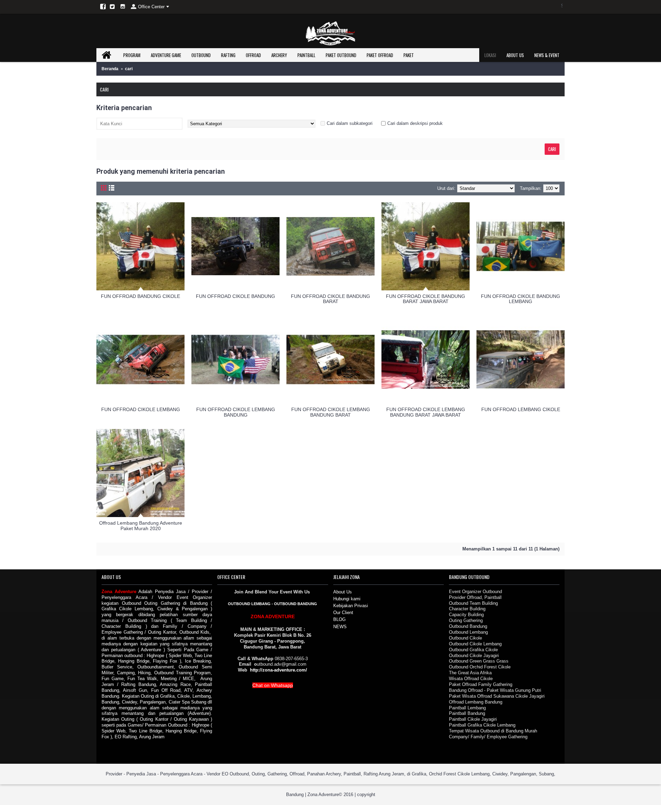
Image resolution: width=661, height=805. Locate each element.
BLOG (339, 619)
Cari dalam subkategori (350, 123)
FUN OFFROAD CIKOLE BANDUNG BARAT (330, 298)
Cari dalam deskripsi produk (415, 123)
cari (129, 68)
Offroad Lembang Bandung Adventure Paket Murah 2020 (140, 525)
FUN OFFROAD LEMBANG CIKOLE (520, 409)
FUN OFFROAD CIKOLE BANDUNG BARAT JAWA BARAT (425, 298)
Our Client (343, 612)
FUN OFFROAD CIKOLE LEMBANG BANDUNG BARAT (330, 412)
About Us (342, 591)
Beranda (110, 68)
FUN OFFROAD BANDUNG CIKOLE (140, 296)
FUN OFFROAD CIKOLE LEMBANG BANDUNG (235, 412)
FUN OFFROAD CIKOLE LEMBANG (140, 409)
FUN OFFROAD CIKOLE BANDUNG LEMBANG (520, 298)
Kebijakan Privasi (350, 605)
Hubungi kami (346, 598)
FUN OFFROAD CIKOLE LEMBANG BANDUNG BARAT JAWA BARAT (425, 412)
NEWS (340, 626)
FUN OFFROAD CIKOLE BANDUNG (235, 296)
